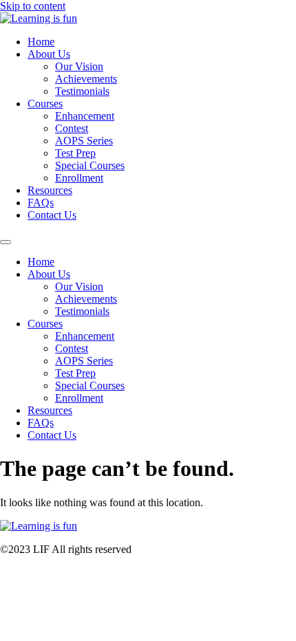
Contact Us (52, 215)
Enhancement (84, 116)
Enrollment (79, 178)
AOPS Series (84, 140)
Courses (45, 103)
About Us (49, 54)
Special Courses (90, 165)
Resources (50, 190)
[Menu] (5, 242)
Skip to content (32, 6)
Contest (71, 128)
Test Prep (75, 153)
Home (41, 41)
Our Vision (79, 66)
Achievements (86, 79)
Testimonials (82, 91)
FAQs (41, 202)
